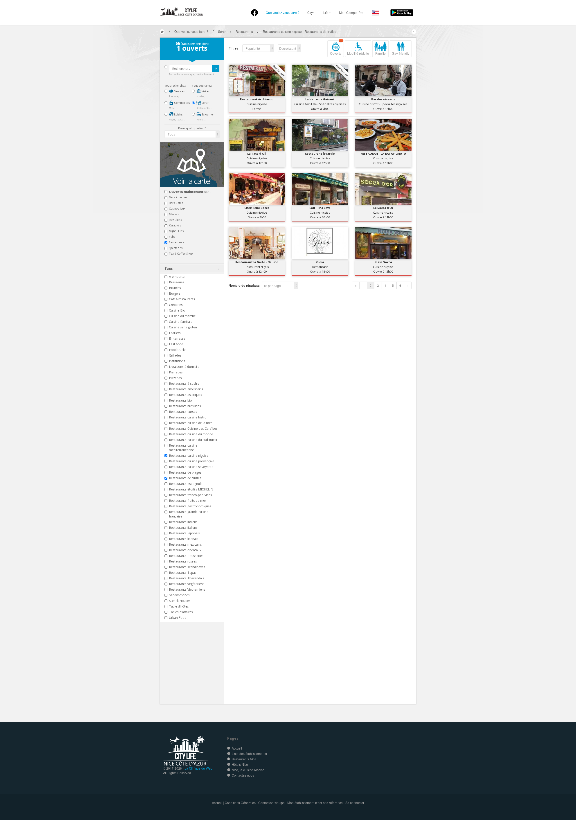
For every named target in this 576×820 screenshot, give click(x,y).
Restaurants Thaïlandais (186, 578)
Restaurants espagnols (185, 483)
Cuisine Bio (177, 310)
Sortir (205, 103)
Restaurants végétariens (186, 584)
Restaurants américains (186, 389)
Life (325, 12)
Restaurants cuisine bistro (188, 417)
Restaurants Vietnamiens (187, 589)
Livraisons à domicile (184, 366)
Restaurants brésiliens (185, 406)
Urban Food (177, 617)
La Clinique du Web (198, 768)
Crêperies (176, 305)
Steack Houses (180, 601)
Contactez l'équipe (271, 802)
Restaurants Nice (244, 759)
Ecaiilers (175, 333)
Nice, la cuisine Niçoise (248, 770)
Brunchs (175, 288)
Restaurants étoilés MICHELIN (191, 489)
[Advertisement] (191, 671)
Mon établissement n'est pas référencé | (315, 802)
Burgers (174, 293)
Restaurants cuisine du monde (191, 434)
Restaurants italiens (183, 527)
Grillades (175, 355)
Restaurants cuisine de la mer (190, 423)
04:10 (190, 192)
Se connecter (354, 802)
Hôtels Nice (240, 764)
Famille (380, 53)
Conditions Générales (240, 802)
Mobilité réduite (358, 53)
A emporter (177, 276)
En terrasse (177, 338)
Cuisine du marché (182, 316)
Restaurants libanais (183, 539)
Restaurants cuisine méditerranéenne (183, 447)
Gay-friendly (400, 53)
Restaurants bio (180, 400)
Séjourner (207, 114)
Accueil (237, 748)
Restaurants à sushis (184, 383)
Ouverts (336, 48)
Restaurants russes (183, 561)
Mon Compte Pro (351, 12)
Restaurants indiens (183, 522)
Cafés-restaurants (182, 299)
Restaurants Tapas (182, 572)
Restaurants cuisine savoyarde (191, 467)
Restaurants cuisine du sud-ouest (193, 440)
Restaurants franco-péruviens (190, 495)
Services (178, 91)
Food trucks (177, 350)
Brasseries (176, 282)
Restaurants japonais (184, 533)
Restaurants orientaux (185, 550)
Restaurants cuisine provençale (191, 461)
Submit (215, 68)
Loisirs (177, 114)
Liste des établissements (249, 753)
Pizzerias (175, 378)
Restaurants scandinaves (187, 567)
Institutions (177, 361)
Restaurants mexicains (185, 544)
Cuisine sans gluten (183, 327)
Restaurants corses (183, 411)
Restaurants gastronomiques (190, 506)
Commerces (181, 103)
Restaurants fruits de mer (187, 500)
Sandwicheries (179, 595)
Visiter (205, 91)
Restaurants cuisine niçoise (188, 455)
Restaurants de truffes (185, 478)
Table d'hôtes (179, 606)
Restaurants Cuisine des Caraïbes (193, 428)
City (310, 12)
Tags (168, 268)
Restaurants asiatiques (185, 395)
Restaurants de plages (185, 472)
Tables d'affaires (181, 612)
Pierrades (176, 372)
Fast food (176, 344)
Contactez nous (243, 775)
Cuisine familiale (180, 321)
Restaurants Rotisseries (186, 555)
